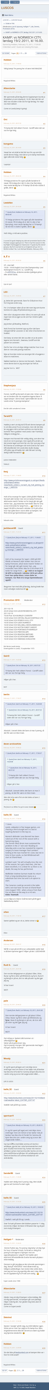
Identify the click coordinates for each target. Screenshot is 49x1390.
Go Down (5, 53)
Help (14, 1385)
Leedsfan (8, 202)
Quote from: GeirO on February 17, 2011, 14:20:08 (24, 704)
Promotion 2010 (8, 29)
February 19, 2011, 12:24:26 (12, 1243)
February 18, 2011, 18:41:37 (12, 944)
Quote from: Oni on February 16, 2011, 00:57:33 (23, 665)
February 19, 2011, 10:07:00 (12, 1119)
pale (6, 1000)
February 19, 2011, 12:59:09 (12, 1348)
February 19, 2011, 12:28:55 (12, 1292)
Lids (32, 27)
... (23, 53)
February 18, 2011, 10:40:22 (12, 748)
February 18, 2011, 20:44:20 (12, 1005)
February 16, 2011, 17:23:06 (12, 389)
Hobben (7, 59)
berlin (7, 694)
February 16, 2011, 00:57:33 (12, 123)
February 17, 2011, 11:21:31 (12, 532)
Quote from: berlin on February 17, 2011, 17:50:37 (24, 753)
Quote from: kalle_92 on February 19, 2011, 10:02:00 (25, 1207)
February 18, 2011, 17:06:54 (12, 818)
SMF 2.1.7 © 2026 (18, 1387)
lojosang (19, 27)
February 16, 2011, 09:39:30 (12, 260)
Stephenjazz (10, 385)
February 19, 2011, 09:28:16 (12, 1062)
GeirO (6, 656)
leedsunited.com (22, 1352)
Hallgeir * (26, 27)
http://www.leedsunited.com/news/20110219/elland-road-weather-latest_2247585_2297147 (24, 1099)
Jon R (14, 27)
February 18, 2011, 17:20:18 (12, 916)
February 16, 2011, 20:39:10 (12, 420)
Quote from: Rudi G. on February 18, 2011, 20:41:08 (25, 1010)
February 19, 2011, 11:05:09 (12, 1177)
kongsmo (8, 143)
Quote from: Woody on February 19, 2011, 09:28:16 (24, 1125)
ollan (6, 912)
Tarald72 (8, 416)
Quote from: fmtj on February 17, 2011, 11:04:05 (24, 537)
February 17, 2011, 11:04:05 (12, 475)
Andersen (8, 940)
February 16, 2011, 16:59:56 (12, 296)
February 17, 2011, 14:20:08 (12, 660)
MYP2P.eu (12, 272)
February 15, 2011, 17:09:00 (12, 64)
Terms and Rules (23, 1385)
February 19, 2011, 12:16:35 (12, 1201)
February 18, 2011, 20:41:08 (12, 969)
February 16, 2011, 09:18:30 (12, 206)
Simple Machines (30, 1387)
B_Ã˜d (7, 256)
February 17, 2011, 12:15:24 (12, 604)
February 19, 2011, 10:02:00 (12, 1093)
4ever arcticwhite (12, 743)
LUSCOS (7, 7)
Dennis (36, 27)
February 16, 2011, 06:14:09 (12, 147)
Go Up (4, 1370)
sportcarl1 (9, 1115)
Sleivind (8, 1317)
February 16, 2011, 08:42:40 (12, 176)
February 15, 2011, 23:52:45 (12, 92)
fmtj (6, 471)
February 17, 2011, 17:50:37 (12, 698)
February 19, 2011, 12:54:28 (12, 1321)
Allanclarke (9, 88)
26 (26, 53)
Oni (5, 119)
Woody (7, 1058)
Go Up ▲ (33, 1385)
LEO (6, 292)
